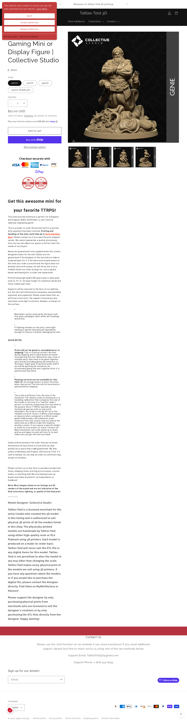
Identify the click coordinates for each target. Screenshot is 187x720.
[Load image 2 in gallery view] (101, 157)
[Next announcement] (127, 4)
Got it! (29, 16)
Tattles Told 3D (22, 719)
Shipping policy (91, 718)
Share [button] (14, 70)
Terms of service (73, 718)
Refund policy (39, 718)
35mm (45, 83)
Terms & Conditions (28, 37)
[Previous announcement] (60, 4)
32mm (30, 83)
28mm (14, 83)
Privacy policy (11, 37)
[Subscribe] (60, 679)
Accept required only (29, 22)
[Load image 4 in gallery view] (145, 157)
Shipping (28, 116)
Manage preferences (29, 29)
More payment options (35, 147)
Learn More (41, 9)
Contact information (110, 718)
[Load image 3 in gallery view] (123, 157)
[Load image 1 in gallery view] (79, 157)
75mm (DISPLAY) (20, 90)
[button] (96, 21)
